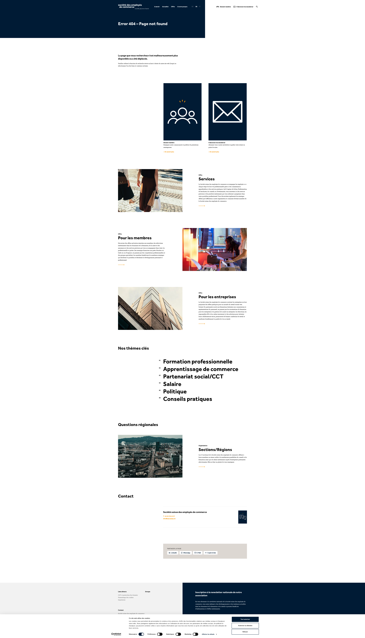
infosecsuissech (169, 519)
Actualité (165, 7)
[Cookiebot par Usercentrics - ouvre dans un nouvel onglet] (116, 634)
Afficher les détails (208, 634)
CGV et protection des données (128, 595)
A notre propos (182, 7)
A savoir (157, 7)
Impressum (121, 600)
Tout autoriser (245, 619)
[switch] (160, 634)
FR (196, 7)
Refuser (245, 632)
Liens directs (122, 592)
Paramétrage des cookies (125, 597)
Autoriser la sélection (245, 625)
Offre (173, 7)
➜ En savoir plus (168, 152)
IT (199, 6)
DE (193, 6)
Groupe (147, 592)
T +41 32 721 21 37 (169, 516)
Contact (121, 610)
